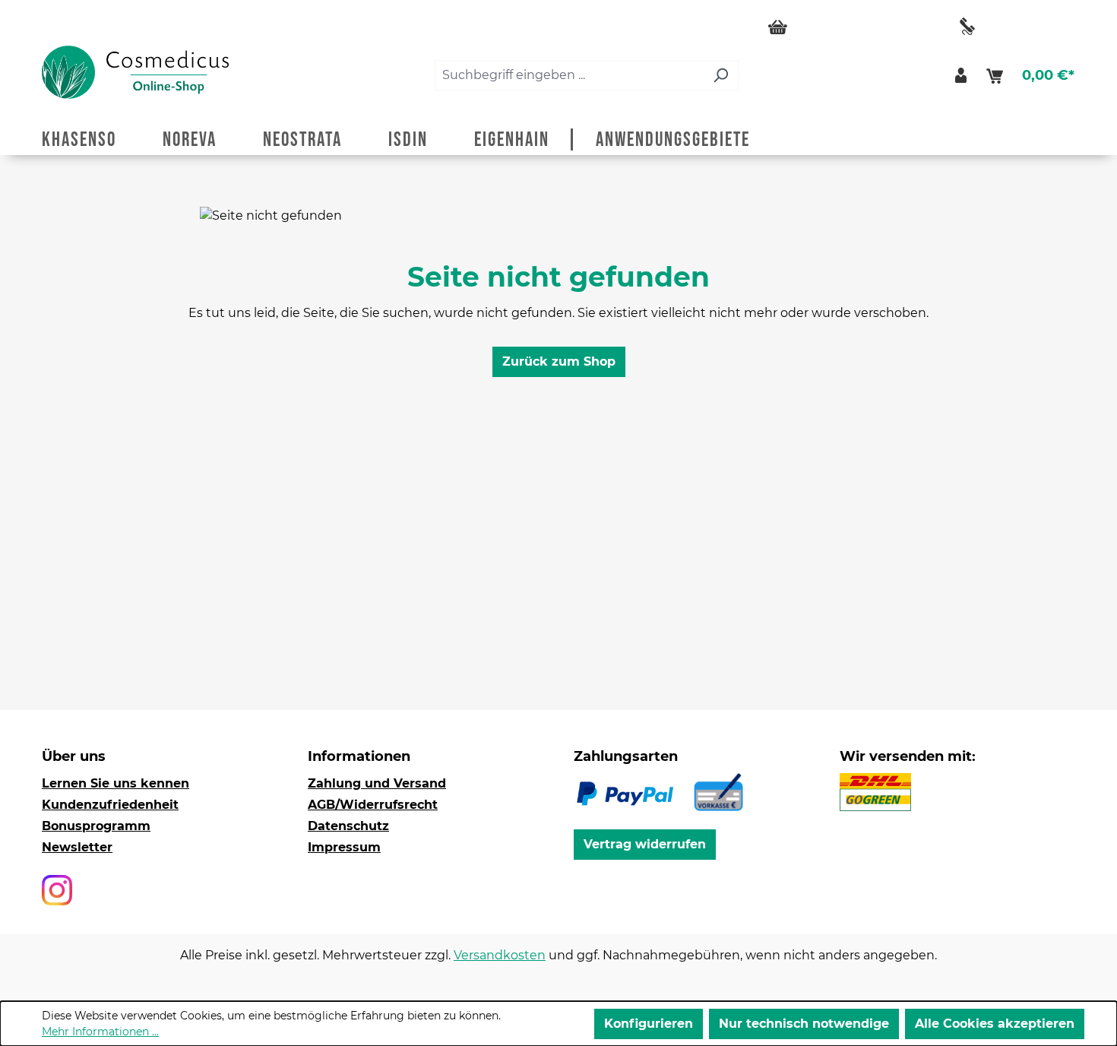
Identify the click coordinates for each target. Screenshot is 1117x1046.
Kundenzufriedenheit (110, 804)
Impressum (344, 847)
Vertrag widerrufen (645, 844)
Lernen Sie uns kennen (115, 783)
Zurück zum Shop (558, 361)
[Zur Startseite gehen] (135, 72)
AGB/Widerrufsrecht (373, 804)
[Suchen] (721, 75)
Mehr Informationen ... (100, 1031)
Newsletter (77, 847)
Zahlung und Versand (377, 783)
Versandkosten (500, 955)
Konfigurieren (648, 1023)
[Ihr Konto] (960, 75)
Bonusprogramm (96, 826)
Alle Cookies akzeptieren (994, 1023)
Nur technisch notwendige (804, 1023)
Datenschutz (348, 826)
